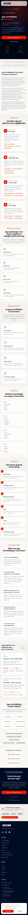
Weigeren (20, 911)
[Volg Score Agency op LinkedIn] (3, 832)
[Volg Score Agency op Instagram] (6, 832)
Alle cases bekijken (23, 647)
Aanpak (3, 867)
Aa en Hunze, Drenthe (14, 739)
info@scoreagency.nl (14, 800)
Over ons (3, 870)
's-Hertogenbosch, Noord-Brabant (14, 736)
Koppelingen (4, 872)
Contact (3, 874)
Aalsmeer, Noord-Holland (8, 742)
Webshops (4, 845)
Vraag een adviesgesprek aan (13, 792)
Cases (3, 865)
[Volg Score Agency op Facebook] (9, 832)
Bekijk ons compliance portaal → (10, 817)
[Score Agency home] (7, 3)
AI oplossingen (5, 847)
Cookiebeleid (12, 908)
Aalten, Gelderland (21, 742)
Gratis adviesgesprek (13, 37)
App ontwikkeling (5, 840)
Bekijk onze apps (14, 41)
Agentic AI (4, 850)
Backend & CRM (5, 857)
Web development (5, 843)
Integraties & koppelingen (7, 854)
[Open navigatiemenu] (24, 3)
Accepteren (8, 911)
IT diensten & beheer (6, 852)
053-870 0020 (14, 797)
